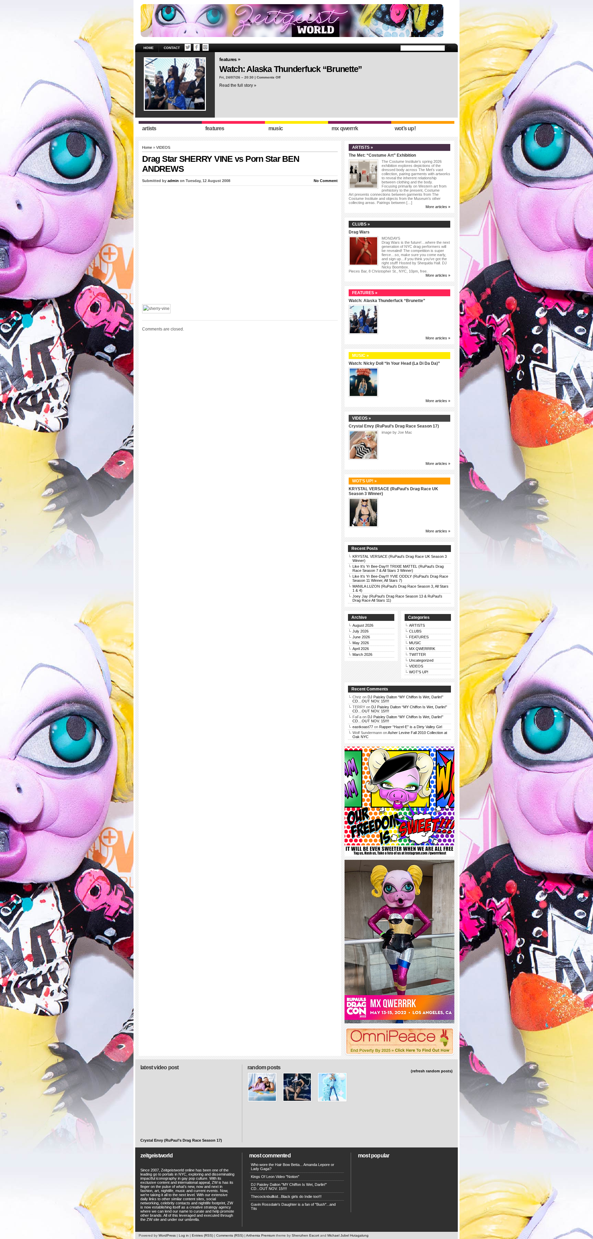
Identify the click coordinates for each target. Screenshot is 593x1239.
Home (148, 48)
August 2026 (362, 625)
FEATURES (419, 637)
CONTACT (172, 48)
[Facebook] (197, 47)
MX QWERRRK (422, 649)
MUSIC (415, 643)
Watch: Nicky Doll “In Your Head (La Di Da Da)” (394, 363)
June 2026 (361, 637)
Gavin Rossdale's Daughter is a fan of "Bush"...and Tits (293, 1206)
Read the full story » (237, 85)
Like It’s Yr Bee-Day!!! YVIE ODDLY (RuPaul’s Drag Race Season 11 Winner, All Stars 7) (400, 578)
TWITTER (417, 654)
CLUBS (415, 631)
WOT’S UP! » (364, 481)
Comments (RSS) (229, 1235)
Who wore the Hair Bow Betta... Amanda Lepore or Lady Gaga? (292, 1167)
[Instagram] (205, 47)
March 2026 (362, 654)
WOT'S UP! (418, 672)
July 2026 (360, 631)
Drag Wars (359, 232)
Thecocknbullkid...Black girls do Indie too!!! (286, 1196)
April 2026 (360, 649)
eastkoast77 (362, 727)
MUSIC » (360, 355)
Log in (184, 1235)
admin (173, 181)
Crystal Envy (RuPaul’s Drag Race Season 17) (394, 426)
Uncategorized (421, 660)
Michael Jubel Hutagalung (348, 1235)
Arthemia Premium (260, 1235)
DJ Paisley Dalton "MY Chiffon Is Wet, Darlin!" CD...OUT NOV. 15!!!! (289, 1186)
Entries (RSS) (202, 1235)
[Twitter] (188, 47)
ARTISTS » (362, 147)
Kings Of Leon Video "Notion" (275, 1177)
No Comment (326, 181)
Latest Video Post (159, 1067)
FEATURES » (229, 59)
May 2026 (360, 643)
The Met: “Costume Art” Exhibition (382, 155)
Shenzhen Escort (305, 1235)
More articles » (438, 207)
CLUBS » (361, 224)
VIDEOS (163, 147)
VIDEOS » (361, 418)
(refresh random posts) (432, 1071)
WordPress (167, 1235)
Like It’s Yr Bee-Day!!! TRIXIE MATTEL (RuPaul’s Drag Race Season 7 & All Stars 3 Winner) (398, 568)
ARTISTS (417, 625)
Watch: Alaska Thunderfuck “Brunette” (290, 69)
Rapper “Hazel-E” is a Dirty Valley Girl (410, 727)
